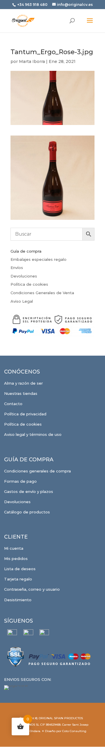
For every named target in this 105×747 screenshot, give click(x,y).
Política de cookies (29, 284)
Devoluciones (23, 276)
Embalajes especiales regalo (38, 259)
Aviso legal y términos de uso (33, 434)
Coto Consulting (74, 731)
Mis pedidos (16, 558)
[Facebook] (12, 634)
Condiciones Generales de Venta (42, 292)
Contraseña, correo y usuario (32, 589)
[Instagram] (28, 634)
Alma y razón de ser (23, 383)
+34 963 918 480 (32, 4)
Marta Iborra (32, 61)
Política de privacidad (25, 414)
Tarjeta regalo (18, 579)
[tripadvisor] (44, 634)
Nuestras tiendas (20, 393)
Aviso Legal (21, 301)
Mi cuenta (13, 548)
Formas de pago (20, 481)
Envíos (16, 267)
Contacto (13, 403)
